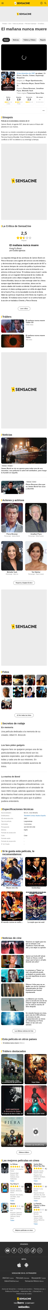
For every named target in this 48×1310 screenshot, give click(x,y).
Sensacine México (32, 1281)
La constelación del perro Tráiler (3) (12, 1082)
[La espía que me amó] (36, 906)
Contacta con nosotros (25, 1289)
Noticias (7, 434)
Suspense (21, 78)
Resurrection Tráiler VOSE (36, 1113)
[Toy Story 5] (5, 1188)
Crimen (32, 75)
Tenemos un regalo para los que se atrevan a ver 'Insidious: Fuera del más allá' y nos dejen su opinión (36, 944)
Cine (9, 23)
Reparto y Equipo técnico (24, 583)
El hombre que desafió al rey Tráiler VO (36, 1145)
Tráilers (6, 316)
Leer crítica (24, 308)
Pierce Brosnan (29, 88)
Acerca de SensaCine (9, 1289)
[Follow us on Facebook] (14, 1250)
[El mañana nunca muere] (8, 81)
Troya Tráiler (36, 1082)
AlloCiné (5, 1278)
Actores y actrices (13, 500)
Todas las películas (18, 23)
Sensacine (29, 97)
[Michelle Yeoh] (12, 555)
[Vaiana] (5, 1208)
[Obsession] (28, 1188)
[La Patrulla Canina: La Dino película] (28, 1208)
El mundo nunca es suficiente (13, 922)
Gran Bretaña (33, 813)
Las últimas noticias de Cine (24, 1031)
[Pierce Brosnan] (12, 517)
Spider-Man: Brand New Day (39, 1165)
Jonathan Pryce (36, 534)
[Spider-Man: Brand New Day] (28, 1168)
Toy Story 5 (14, 1184)
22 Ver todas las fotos (24, 715)
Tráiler (12, 1181)
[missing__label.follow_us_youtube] (8, 1250)
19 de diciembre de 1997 (26, 73)
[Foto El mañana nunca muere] (6, 680)
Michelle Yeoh (27, 91)
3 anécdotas (28, 824)
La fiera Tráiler (12, 1145)
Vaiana (12, 1204)
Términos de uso (39, 1289)
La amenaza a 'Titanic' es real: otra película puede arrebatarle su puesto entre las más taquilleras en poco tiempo (36, 974)
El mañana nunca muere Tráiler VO (35, 321)
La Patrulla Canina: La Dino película (39, 1205)
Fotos (5, 671)
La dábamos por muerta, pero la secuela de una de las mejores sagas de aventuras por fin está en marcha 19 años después (36, 1002)
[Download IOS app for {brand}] (20, 1265)
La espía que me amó (36, 922)
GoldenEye (36, 888)
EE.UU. (26, 813)
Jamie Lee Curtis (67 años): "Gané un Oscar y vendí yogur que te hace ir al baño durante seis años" (36, 959)
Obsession (37, 1184)
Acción (25, 75)
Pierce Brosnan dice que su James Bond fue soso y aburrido (36, 486)
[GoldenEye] (36, 871)
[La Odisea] (5, 1168)
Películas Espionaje (30, 23)
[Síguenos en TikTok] (34, 1250)
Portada (4, 23)
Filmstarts (20, 1278)
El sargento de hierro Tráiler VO (12, 1113)
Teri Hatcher (36, 572)
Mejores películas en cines (24, 1230)
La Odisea (13, 1164)
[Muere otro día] (12, 871)
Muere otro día (12, 888)
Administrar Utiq (26, 1291)
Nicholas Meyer (28, 83)
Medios (8, 97)
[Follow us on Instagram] (27, 1250)
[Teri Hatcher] (36, 555)
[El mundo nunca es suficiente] (12, 906)
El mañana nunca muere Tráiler (35, 336)
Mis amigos (39, 97)
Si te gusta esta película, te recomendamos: (18, 853)
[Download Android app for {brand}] (27, 1265)
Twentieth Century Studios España (35, 815)
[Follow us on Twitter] (21, 1250)
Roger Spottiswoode (34, 80)
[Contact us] (40, 1250)
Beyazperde (36, 1278)
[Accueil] (22, 3)
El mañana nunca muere (13, 1043)
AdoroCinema (9, 1281)
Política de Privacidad (12, 1291)
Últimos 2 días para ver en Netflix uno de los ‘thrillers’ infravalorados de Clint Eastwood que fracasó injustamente (35, 988)
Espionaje (40, 75)
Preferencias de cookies (24, 1294)
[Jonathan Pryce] (36, 517)
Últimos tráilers (24, 1152)
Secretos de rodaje (13, 723)
